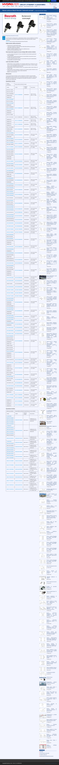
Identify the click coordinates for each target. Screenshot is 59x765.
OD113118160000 (10, 108)
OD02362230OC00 (18, 489)
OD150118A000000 (18, 189)
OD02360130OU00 (18, 446)
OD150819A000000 (18, 390)
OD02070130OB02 (10, 418)
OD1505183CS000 (10, 263)
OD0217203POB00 (10, 469)
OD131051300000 (10, 132)
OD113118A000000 (18, 94)
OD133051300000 (10, 163)
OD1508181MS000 (10, 385)
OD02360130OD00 (18, 442)
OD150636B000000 (18, 330)
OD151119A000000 (18, 394)
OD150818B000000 (18, 379)
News (16, 6)
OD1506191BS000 (10, 323)
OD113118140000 (10, 99)
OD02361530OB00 (18, 460)
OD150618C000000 (18, 316)
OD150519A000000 (18, 270)
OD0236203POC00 (18, 484)
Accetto (48, 0)
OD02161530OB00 (10, 460)
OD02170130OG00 (10, 423)
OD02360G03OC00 (18, 477)
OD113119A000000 (18, 120)
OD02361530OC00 (18, 480)
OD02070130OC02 (10, 427)
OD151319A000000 (18, 401)
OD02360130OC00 (18, 430)
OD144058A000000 (18, 173)
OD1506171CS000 (10, 295)
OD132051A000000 (18, 154)
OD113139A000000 (18, 129)
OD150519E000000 (18, 277)
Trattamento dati (54, 763)
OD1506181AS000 (10, 298)
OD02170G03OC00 (10, 477)
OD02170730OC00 (10, 473)
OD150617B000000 (18, 292)
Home (4, 6)
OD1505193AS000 (10, 265)
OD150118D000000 (18, 194)
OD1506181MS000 (10, 317)
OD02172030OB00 (10, 457)
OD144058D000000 (18, 180)
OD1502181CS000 (10, 216)
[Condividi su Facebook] (56, 7)
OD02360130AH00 (18, 451)
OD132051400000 (10, 161)
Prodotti (12, 6)
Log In (54, 6)
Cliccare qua (8, 41)
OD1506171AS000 (10, 289)
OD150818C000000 (18, 385)
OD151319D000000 (18, 404)
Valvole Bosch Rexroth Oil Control (12, 35)
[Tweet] (53, 7)
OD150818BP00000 (18, 382)
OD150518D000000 (18, 252)
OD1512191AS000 (10, 397)
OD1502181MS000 (10, 214)
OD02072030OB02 (10, 455)
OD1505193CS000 (10, 277)
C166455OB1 (9, 416)
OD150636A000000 (18, 327)
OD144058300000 (10, 170)
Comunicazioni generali (44, 753)
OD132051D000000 (18, 161)
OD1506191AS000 (10, 319)
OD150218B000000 (18, 208)
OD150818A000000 (18, 374)
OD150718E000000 (18, 362)
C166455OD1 (9, 441)
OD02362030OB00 (18, 456)
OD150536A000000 (18, 280)
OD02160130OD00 (10, 443)
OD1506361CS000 (10, 333)
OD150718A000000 (18, 340)
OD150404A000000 (18, 226)
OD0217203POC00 (10, 484)
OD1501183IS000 (10, 191)
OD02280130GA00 (10, 451)
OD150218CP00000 (18, 219)
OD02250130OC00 (10, 438)
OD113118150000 (10, 103)
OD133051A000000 (18, 164)
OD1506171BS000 (10, 292)
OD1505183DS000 (10, 249)
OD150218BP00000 (18, 212)
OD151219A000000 (18, 397)
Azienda (41, 751)
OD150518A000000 (18, 239)
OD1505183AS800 (10, 246)
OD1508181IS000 (10, 376)
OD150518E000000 (18, 263)
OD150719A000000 (18, 367)
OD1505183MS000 (10, 252)
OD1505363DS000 (10, 286)
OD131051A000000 (18, 134)
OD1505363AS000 (10, 280)
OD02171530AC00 (10, 480)
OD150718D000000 (18, 352)
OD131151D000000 (18, 146)
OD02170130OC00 (10, 431)
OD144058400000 (10, 178)
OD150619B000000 (18, 324)
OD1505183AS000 (10, 234)
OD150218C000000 (18, 215)
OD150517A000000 (18, 229)
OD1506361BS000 (10, 330)
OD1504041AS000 (10, 226)
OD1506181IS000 (10, 300)
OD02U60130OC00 (18, 438)
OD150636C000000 (18, 333)
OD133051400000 (10, 168)
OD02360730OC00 (18, 473)
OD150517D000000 (18, 232)
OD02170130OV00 (10, 433)
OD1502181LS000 (10, 207)
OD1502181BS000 (10, 209)
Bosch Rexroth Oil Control (28, 6)
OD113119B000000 (18, 124)
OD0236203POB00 (18, 469)
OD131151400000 (10, 146)
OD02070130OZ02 (10, 449)
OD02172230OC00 (10, 489)
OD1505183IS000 (10, 238)
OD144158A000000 (18, 184)
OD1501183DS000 (10, 195)
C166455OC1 (9, 425)
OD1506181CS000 (10, 315)
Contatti (36, 6)
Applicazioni (21, 6)
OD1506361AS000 (10, 327)
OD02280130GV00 (10, 453)
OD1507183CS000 (10, 362)
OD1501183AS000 (10, 187)
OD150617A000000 (18, 289)
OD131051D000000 (18, 139)
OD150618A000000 (18, 302)
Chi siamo (8, 6)
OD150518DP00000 (18, 259)
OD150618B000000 (18, 310)
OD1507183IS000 (10, 336)
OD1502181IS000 (10, 200)
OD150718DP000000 (19, 359)
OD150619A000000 (18, 320)
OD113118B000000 (18, 107)
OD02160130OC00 (10, 429)
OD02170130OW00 (10, 447)
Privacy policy (53, 0)
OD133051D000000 (18, 168)
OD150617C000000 (18, 295)
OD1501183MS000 (10, 193)
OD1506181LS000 (10, 309)
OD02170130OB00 (10, 421)
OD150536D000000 (18, 286)
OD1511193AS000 (10, 394)
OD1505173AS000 (10, 229)
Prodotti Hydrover (43, 754)
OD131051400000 (10, 138)
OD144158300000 (10, 183)
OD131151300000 (10, 142)
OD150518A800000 (18, 246)
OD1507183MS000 (10, 351)
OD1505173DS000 (10, 232)
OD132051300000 (10, 149)
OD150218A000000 (18, 203)
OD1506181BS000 (10, 307)
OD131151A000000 (18, 143)
